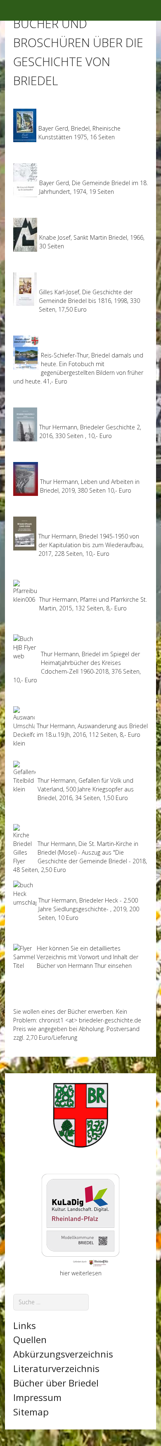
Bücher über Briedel (56, 1383)
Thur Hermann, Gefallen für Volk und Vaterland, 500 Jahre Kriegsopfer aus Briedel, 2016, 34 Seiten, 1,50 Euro (86, 789)
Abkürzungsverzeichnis (63, 1354)
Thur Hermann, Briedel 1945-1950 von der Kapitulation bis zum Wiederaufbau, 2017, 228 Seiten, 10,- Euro (91, 544)
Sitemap (31, 1412)
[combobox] (51, 1302)
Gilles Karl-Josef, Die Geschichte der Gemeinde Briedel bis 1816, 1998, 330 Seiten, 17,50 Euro (89, 300)
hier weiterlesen (81, 1273)
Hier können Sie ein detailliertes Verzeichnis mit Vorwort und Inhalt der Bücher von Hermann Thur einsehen (87, 957)
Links (24, 1325)
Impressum (37, 1397)
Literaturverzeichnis (56, 1368)
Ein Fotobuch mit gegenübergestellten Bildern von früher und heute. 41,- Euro (78, 372)
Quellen (30, 1339)
